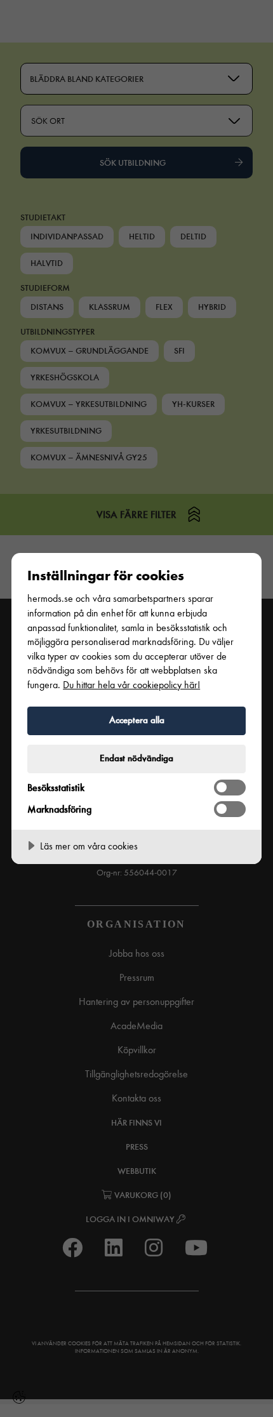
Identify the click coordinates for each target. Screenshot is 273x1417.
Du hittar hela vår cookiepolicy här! (131, 685)
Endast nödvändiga (136, 758)
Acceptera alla (136, 720)
